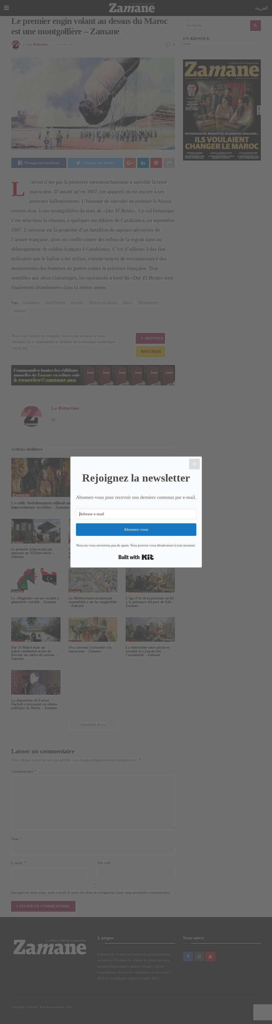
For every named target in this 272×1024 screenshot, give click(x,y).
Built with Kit (136, 557)
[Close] (194, 464)
